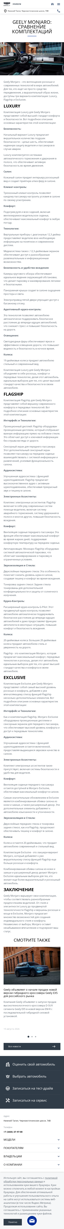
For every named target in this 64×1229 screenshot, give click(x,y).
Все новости (14, 1046)
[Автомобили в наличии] (52, 4)
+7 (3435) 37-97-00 (13, 1132)
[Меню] (58, 4)
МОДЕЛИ (9, 1139)
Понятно (12, 1222)
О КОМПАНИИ (13, 1164)
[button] (28, 1037)
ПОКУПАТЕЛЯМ (13, 1148)
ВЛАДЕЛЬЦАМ (13, 1156)
